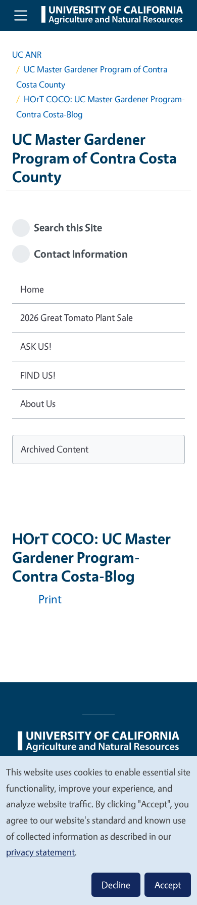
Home (32, 289)
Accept (168, 885)
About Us (38, 403)
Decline (116, 885)
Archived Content (54, 449)
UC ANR (26, 54)
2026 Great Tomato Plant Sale (76, 317)
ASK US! (36, 346)
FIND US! (38, 375)
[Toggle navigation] (20, 15)
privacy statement (40, 852)
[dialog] (98, 830)
